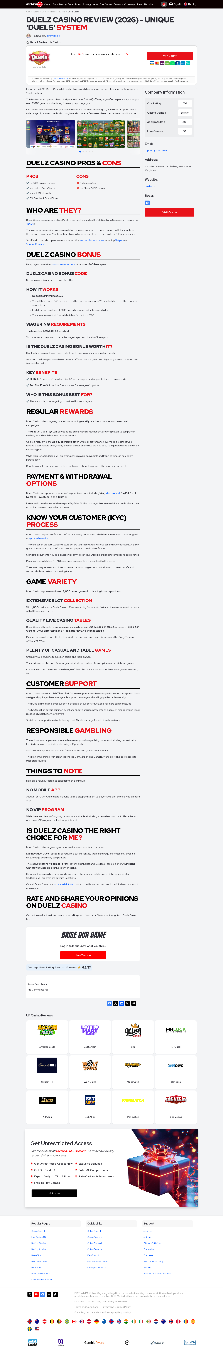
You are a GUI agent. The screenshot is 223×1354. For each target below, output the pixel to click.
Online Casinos (48, 11)
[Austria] (44, 1321)
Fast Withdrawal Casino (97, 1261)
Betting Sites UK (38, 1243)
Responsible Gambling (153, 1261)
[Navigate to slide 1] (80, 152)
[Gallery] (83, 137)
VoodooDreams (35, 244)
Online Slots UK (94, 1231)
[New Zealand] (163, 1321)
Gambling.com (32, 11)
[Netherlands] (156, 1321)
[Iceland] (111, 1321)
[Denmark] (89, 1321)
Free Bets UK (93, 1255)
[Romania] (186, 1321)
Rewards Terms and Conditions (157, 1273)
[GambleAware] (94, 1342)
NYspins (119, 240)
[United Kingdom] (29, 1321)
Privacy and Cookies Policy (116, 1307)
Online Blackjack (94, 1243)
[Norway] (171, 1321)
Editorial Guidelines (152, 1243)
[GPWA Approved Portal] (190, 1342)
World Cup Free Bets (40, 1273)
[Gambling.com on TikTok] (55, 1304)
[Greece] (104, 1321)
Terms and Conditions (86, 1307)
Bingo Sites (36, 1255)
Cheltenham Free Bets (41, 1279)
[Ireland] (134, 1321)
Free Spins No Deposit (97, 1267)
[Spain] (193, 1321)
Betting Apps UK (38, 1249)
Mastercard (113, 493)
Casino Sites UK (38, 1231)
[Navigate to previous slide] (29, 135)
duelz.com (150, 186)
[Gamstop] (32, 1342)
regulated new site (38, 538)
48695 (30, 223)
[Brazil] (67, 1321)
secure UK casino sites (92, 240)
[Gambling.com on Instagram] (49, 1304)
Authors (147, 1237)
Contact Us (149, 1249)
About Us (148, 1231)
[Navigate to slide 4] (89, 151)
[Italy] (141, 1321)
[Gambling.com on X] (29, 1304)
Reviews (61, 11)
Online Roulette (94, 1249)
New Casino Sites (39, 1261)
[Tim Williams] (29, 36)
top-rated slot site (63, 884)
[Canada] (74, 1321)
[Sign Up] (164, 4)
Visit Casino (169, 212)
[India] (126, 1321)
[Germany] (96, 1321)
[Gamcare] (60, 1342)
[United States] (37, 1329)
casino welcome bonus (64, 264)
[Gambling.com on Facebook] (42, 1304)
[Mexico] (148, 1321)
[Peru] (178, 1321)
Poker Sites (36, 1267)
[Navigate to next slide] (136, 135)
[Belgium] (52, 1321)
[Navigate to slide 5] (92, 151)
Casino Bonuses (94, 1237)
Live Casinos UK (38, 1237)
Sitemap (147, 1267)
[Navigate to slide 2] (83, 151)
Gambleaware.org (60, 78)
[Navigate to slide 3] (86, 151)
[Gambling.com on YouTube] (36, 1304)
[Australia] (37, 1321)
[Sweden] (29, 1329)
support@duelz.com (156, 150)
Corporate (148, 1255)
